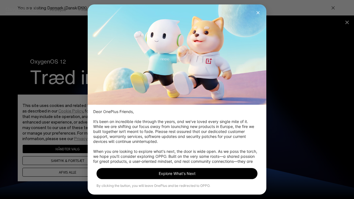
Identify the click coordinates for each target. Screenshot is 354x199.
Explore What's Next (177, 173)
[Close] (258, 13)
